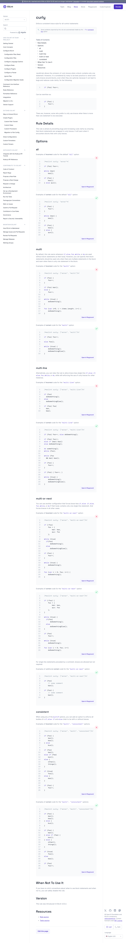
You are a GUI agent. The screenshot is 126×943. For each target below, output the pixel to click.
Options (40, 46)
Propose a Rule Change (10, 180)
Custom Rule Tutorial (11, 121)
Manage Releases (8, 239)
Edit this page (43, 931)
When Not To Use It (45, 62)
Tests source (44, 920)
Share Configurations (10, 137)
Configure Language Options (13, 61)
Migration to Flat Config (11, 132)
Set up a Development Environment (10, 192)
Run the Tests (7, 197)
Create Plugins (8, 118)
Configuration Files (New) (12, 54)
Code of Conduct (8, 169)
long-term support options (95, 1)
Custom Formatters (9, 140)
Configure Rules (9, 65)
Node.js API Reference (10, 159)
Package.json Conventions (11, 200)
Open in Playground (88, 186)
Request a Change (9, 184)
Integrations (7, 97)
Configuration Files (10, 58)
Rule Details (42, 43)
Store (83, 7)
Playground (92, 7)
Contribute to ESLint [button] (12, 165)
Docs (76, 7)
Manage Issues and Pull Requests (14, 232)
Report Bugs (7, 173)
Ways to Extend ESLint (10, 114)
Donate (118, 7)
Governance (7, 215)
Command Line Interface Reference (11, 85)
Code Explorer (105, 7)
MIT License (118, 920)
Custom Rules (8, 125)
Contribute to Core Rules (11, 211)
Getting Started (8, 43)
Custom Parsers (8, 144)
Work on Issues (8, 204)
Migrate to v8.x (8, 101)
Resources (41, 68)
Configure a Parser (10, 72)
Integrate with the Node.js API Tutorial (12, 155)
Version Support (8, 104)
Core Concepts (8, 47)
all (40, 48)
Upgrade (76, 1)
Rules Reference (8, 90)
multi (41, 51)
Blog (69, 7)
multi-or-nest (44, 57)
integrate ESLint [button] (10, 150)
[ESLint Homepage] (8, 6)
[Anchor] (54, 123)
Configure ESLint (8, 50)
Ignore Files (8, 76)
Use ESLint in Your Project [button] (11, 39)
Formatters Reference (10, 93)
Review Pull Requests (10, 235)
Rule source (44, 917)
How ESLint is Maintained (11, 228)
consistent (43, 59)
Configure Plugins (10, 69)
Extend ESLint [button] (9, 110)
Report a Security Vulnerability (13, 218)
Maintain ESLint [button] (10, 224)
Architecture (7, 187)
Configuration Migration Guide (14, 80)
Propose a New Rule (9, 176)
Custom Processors (10, 129)
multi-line (42, 54)
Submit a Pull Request (10, 207)
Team (62, 7)
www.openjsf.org (110, 918)
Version (40, 65)
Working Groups (8, 243)
